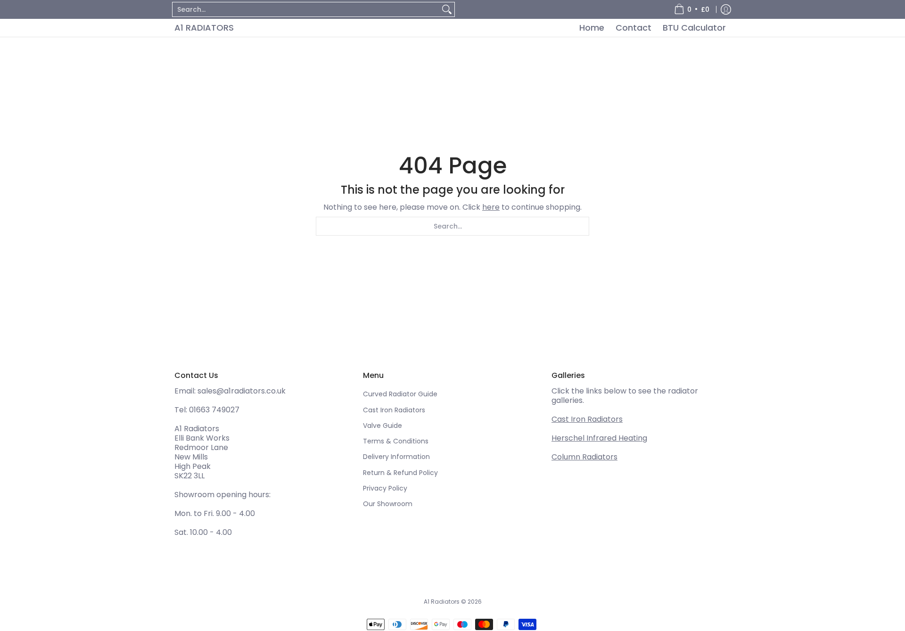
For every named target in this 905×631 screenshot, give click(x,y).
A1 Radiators (204, 27)
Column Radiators (584, 456)
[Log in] (725, 9)
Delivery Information (396, 456)
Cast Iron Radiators (394, 410)
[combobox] (306, 9)
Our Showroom (387, 503)
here (491, 207)
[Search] (446, 9)
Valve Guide (382, 425)
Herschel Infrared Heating (599, 438)
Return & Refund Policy (400, 472)
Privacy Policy (385, 488)
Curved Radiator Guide (400, 394)
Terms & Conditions (395, 441)
